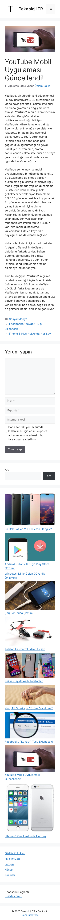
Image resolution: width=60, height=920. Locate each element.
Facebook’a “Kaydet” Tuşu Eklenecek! (29, 741)
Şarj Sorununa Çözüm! (19, 613)
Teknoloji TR (31, 8)
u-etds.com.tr (13, 896)
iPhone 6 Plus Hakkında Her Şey (30, 333)
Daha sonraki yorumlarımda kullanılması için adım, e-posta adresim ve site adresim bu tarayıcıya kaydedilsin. (27, 433)
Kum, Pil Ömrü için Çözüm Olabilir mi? (29, 708)
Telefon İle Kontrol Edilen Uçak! (25, 649)
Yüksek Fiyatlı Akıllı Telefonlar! (24, 681)
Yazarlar (10, 875)
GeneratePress (30, 914)
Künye (9, 869)
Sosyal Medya (18, 319)
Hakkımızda (12, 858)
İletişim (9, 864)
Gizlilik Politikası (15, 853)
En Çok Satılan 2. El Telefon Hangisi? (28, 529)
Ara (7, 469)
